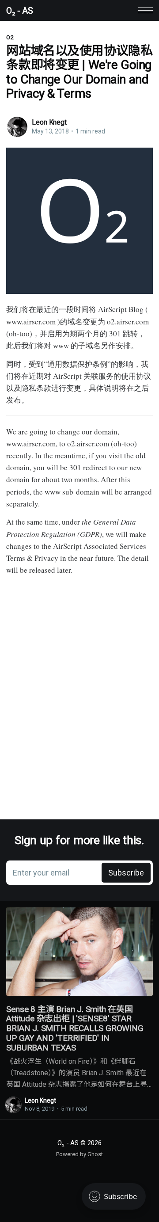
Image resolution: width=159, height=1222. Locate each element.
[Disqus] (79, 696)
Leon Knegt (49, 122)
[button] (145, 10)
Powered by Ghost (79, 1154)
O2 (10, 37)
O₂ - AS (19, 10)
